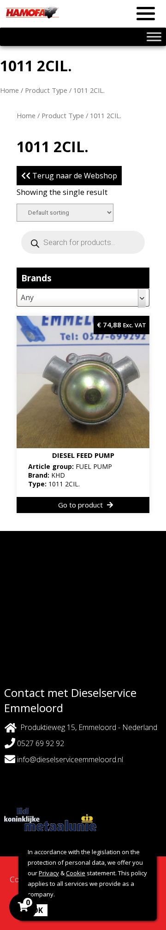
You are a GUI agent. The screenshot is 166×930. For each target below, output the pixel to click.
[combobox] (83, 297)
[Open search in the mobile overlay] (83, 242)
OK (37, 910)
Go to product (81, 504)
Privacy (49, 873)
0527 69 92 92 (39, 743)
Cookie (75, 873)
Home (9, 90)
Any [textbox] (27, 297)
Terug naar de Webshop (73, 176)
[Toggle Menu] (154, 36)
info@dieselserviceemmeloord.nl (70, 759)
